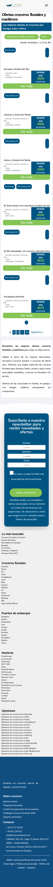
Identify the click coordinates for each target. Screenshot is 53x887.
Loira (3, 580)
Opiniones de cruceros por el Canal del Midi (19, 743)
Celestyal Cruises (8, 701)
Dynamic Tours (7, 677)
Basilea (4, 640)
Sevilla (4, 630)
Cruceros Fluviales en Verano (13, 537)
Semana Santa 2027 (9, 553)
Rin (2, 572)
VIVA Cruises (6, 672)
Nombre (26, 443)
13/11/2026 (23, 255)
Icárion (4, 680)
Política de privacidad (26, 519)
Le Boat (4, 696)
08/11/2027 (23, 118)
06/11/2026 (8, 73)
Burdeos (4, 632)
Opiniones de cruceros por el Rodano (16, 733)
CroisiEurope (6, 656)
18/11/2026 (16, 300)
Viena (3, 643)
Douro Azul (5, 690)
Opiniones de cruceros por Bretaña (15, 746)
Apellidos (26, 452)
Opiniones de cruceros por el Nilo (14, 738)
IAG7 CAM (5, 664)
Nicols (3, 698)
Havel (3, 593)
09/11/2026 (8, 118)
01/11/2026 (8, 255)
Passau (4, 627)
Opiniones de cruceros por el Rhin (15, 717)
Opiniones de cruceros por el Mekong (16, 735)
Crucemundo (6, 659)
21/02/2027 (16, 209)
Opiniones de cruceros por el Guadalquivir (18, 722)
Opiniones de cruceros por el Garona (16, 730)
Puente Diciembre (8, 540)
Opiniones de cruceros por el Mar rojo (16, 754)
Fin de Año (5, 548)
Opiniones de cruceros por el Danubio (16, 714)
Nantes (4, 635)
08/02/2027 (8, 209)
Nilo (2, 601)
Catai (3, 667)
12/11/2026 (8, 164)
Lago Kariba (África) (9, 603)
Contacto (31, 868)
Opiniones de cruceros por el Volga (15, 741)
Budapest (5, 617)
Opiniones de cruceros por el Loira (15, 727)
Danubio (4, 567)
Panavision (5, 662)
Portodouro (5, 688)
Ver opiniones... (11, 293)
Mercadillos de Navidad (10, 543)
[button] (46, 5)
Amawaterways (7, 683)
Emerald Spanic (7, 669)
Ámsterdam (6, 622)
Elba (3, 582)
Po (2, 590)
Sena (3, 574)
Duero (3, 569)
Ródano (4, 588)
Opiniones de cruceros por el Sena (15, 720)
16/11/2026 (16, 118)
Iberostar (5, 693)
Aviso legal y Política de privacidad (20, 864)
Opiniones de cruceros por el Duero (15, 725)
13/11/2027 (24, 209)
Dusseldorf (5, 638)
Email (26, 460)
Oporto (4, 619)
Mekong (4, 598)
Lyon (3, 625)
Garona (4, 585)
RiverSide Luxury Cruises (11, 685)
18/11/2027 (23, 164)
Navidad (4, 545)
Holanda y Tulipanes (9, 551)
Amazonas (5, 595)
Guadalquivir (6, 577)
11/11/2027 (16, 164)
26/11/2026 (23, 300)
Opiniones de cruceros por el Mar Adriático (18, 748)
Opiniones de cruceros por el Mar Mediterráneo (20, 751)
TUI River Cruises (8, 675)
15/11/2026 (8, 300)
